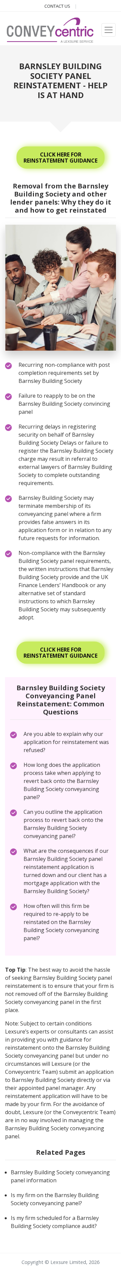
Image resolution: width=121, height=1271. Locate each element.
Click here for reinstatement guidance (60, 157)
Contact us (57, 6)
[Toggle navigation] (109, 30)
